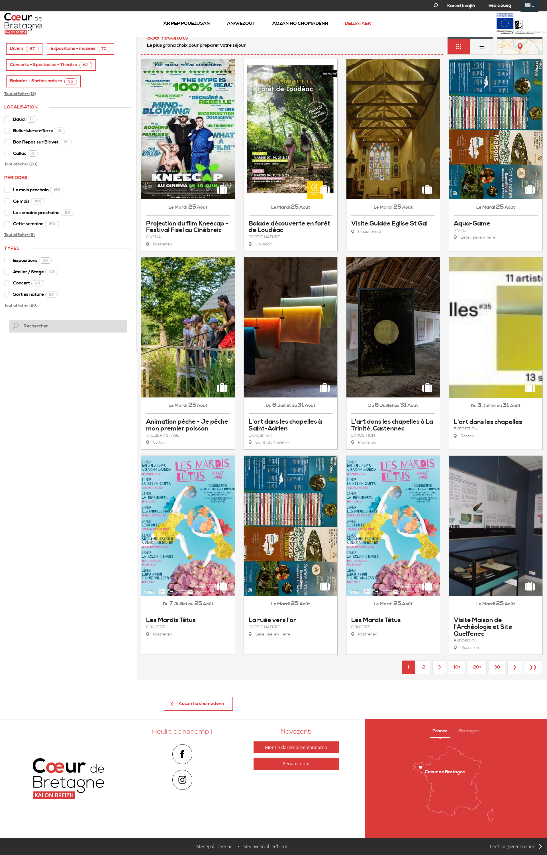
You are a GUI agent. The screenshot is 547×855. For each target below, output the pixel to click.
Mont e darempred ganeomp (296, 747)
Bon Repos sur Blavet (40, 142)
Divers (22, 49)
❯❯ (533, 667)
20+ (477, 667)
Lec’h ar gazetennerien (512, 846)
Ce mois (27, 201)
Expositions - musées (79, 49)
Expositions (30, 260)
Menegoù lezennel (215, 846)
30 (497, 667)
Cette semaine (34, 224)
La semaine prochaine (41, 213)
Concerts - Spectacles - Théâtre (49, 65)
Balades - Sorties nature (41, 81)
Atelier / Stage (33, 272)
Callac (23, 153)
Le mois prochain (36, 190)
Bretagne (469, 731)
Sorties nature (33, 294)
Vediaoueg (499, 5)
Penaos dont (296, 763)
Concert (26, 283)
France (440, 731)
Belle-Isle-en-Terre (37, 131)
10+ (457, 667)
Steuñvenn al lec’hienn (265, 846)
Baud (23, 119)
